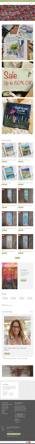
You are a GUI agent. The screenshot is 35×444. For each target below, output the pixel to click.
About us (3, 412)
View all (17, 257)
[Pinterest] (18, 422)
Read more (7, 353)
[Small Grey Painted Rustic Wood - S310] (9, 242)
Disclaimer (3, 410)
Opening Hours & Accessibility (7, 404)
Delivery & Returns (5, 402)
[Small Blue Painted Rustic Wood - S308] (9, 219)
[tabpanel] (5, 298)
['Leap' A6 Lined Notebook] (9, 173)
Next (33, 301)
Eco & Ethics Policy (5, 405)
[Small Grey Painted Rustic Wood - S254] (25, 242)
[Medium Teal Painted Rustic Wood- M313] (9, 196)
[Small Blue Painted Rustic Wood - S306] (25, 219)
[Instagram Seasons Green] (16, 422)
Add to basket (4, 161)
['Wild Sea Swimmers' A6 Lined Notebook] (9, 150)
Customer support (5, 413)
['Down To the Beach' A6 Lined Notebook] (25, 173)
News (3, 428)
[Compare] (29, 3)
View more (31, 311)
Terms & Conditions (5, 407)
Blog (2, 426)
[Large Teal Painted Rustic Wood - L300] (25, 196)
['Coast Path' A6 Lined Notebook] (25, 150)
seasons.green (10, 305)
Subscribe (23, 280)
